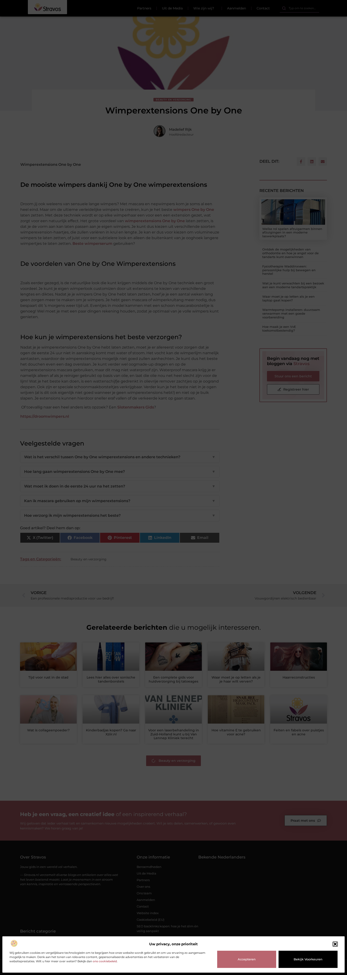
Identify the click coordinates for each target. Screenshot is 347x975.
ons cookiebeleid (105, 961)
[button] (335, 944)
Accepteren (247, 959)
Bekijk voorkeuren (308, 959)
